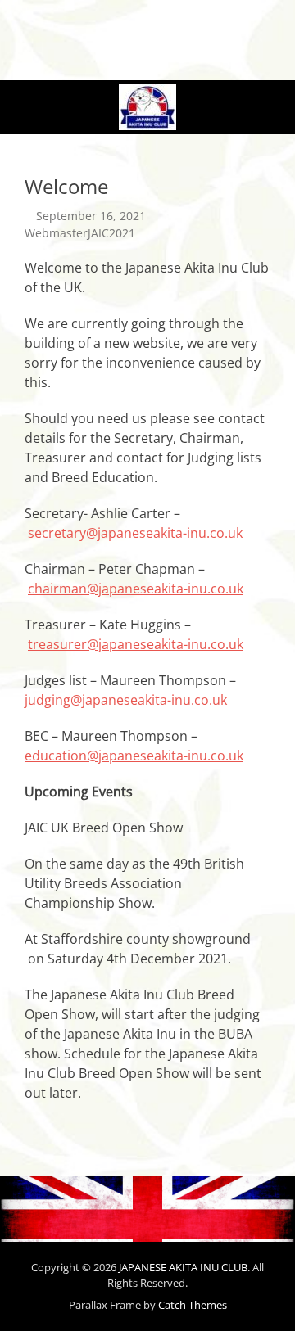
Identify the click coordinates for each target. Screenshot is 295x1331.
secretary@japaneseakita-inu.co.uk (135, 533)
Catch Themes (192, 1304)
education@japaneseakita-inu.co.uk (134, 756)
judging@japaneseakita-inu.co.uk (126, 700)
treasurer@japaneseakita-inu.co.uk (135, 644)
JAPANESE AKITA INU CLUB (183, 1267)
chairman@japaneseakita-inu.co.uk (135, 589)
